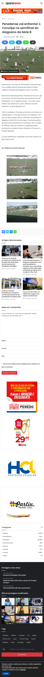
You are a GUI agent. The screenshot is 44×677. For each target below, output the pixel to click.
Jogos (15, 639)
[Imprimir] (33, 42)
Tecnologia (20, 642)
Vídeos (5, 555)
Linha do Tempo (24, 639)
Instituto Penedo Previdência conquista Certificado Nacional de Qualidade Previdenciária (11, 294)
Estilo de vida (6, 639)
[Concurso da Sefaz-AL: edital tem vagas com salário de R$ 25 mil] (32, 284)
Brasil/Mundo (7, 536)
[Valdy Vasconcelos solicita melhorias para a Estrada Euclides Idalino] (8, 601)
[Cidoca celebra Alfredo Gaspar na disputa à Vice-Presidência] (22, 601)
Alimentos (5, 635)
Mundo (33, 639)
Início (5, 19)
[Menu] (3, 4)
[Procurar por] (41, 4)
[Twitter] (12, 42)
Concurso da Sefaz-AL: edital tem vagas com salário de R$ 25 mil (31, 294)
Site (3, 356)
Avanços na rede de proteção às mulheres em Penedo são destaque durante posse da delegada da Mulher (11, 262)
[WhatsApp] (26, 42)
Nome (4, 340)
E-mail (4, 348)
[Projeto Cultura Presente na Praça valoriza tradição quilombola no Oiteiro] (22, 619)
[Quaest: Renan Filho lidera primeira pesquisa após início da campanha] (35, 619)
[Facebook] (5, 42)
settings (23, 670)
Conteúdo (22, 635)
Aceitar (6, 673)
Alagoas (5, 533)
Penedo (5, 552)
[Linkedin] (19, 42)
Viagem (28, 642)
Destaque (11, 19)
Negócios (5, 642)
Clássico (13, 635)
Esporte (5, 546)
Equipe (34, 635)
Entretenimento (8, 543)
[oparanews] (13, 3)
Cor (28, 635)
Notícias (5, 549)
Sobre (12, 642)
